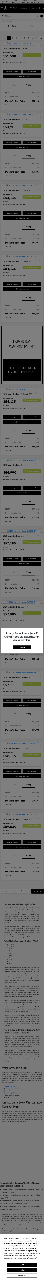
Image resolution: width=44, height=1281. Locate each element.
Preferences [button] (32, 1258)
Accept (22, 1265)
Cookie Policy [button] (18, 1256)
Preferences (22, 1275)
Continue (22, 647)
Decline (22, 1270)
